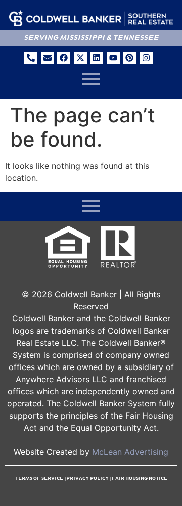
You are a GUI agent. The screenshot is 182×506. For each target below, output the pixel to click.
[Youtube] (113, 58)
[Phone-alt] (30, 58)
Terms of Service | (40, 478)
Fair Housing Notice (139, 478)
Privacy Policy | (89, 478)
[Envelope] (47, 58)
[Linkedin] (97, 58)
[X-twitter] (80, 58)
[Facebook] (63, 58)
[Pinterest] (129, 58)
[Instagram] (146, 58)
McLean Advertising (130, 452)
